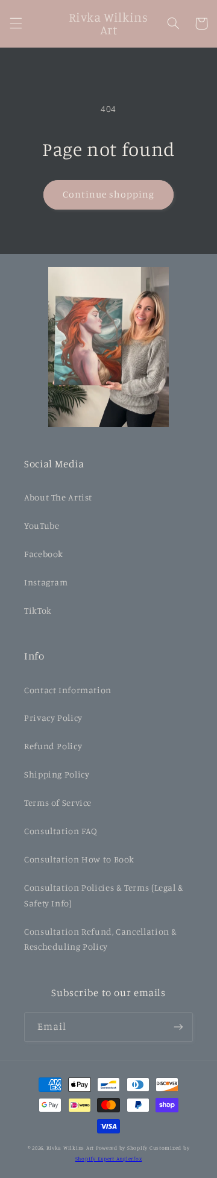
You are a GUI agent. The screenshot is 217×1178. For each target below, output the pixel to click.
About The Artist (58, 497)
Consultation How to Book (79, 859)
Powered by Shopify (122, 1147)
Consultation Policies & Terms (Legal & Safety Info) (104, 895)
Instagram (46, 582)
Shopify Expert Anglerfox (108, 1158)
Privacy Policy (53, 717)
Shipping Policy (56, 774)
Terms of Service (58, 802)
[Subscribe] (178, 1027)
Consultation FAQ (61, 831)
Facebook (43, 554)
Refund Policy (53, 746)
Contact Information (68, 690)
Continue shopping (109, 194)
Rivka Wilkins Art (70, 1147)
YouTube (41, 525)
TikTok (38, 610)
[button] (16, 23)
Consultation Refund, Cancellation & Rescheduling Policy (100, 939)
